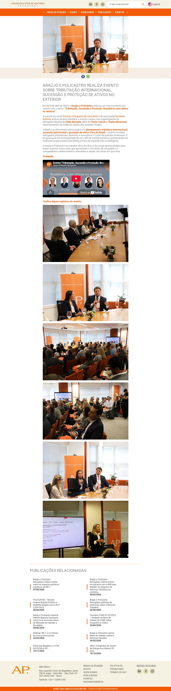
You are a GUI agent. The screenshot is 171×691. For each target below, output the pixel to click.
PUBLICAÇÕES (104, 12)
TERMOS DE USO (118, 672)
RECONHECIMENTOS (93, 682)
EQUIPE (73, 12)
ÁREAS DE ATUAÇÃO (56, 12)
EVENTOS (119, 12)
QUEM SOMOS (87, 12)
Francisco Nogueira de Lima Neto (80, 116)
